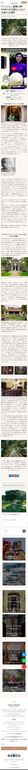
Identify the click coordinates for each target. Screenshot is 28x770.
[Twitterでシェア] (12, 476)
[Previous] (2, 508)
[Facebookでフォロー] (9, 756)
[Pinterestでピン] (15, 476)
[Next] (25, 508)
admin (14, 16)
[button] (2, 2)
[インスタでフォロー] (11, 756)
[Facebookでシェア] (10, 476)
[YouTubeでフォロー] (19, 756)
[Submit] (24, 531)
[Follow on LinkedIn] (16, 756)
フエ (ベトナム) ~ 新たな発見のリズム (11, 514)
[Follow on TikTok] (14, 756)
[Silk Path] (14, 2)
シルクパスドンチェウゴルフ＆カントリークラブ (14, 731)
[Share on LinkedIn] (18, 476)
